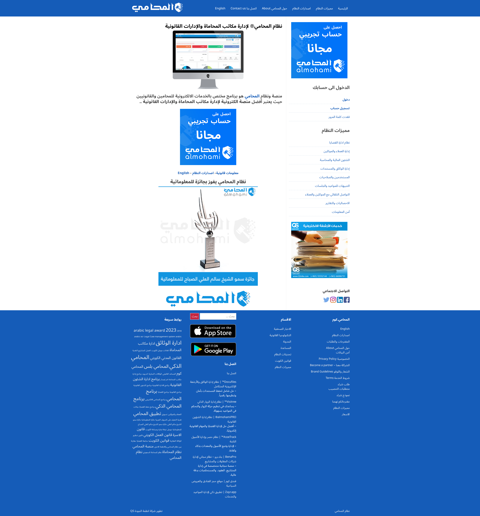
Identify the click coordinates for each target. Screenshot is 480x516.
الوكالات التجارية (155, 374)
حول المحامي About (274, 8)
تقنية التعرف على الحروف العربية (168, 420)
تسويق (164, 414)
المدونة (287, 342)
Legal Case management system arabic (163, 336)
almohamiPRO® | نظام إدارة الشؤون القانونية (214, 419)
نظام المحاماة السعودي (152, 452)
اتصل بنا (231, 373)
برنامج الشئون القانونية (143, 385)
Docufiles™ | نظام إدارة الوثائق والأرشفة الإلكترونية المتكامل (213, 384)
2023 (171, 330)
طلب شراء (344, 384)
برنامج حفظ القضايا (147, 407)
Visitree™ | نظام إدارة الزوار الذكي (216, 402)
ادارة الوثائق (169, 343)
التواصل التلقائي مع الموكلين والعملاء (327, 194)
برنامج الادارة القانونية (161, 385)
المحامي (252, 96)
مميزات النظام (324, 8)
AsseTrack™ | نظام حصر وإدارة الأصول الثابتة (213, 439)
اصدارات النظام (301, 8)
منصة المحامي (143, 446)
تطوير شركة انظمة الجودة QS (146, 511)
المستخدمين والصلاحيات (334, 177)
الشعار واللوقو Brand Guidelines (330, 372)
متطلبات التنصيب (339, 389)
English (220, 8)
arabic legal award (149, 330)
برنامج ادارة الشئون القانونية (157, 382)
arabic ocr (138, 336)
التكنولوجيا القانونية (280, 335)
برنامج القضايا (163, 392)
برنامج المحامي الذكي (158, 402)
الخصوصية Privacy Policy (334, 359)
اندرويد (145, 374)
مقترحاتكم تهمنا (341, 402)
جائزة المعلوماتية (148, 420)
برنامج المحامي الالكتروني (155, 399)
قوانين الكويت (159, 440)
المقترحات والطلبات (338, 342)
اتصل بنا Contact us (244, 8)
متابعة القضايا (142, 441)
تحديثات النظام (282, 354)
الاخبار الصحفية (282, 329)
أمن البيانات (343, 352)
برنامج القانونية (176, 392)
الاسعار (346, 414)
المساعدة (286, 348)
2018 (179, 331)
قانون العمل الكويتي (157, 435)
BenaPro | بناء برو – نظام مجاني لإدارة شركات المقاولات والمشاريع (214, 459)
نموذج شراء (343, 395)
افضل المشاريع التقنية (142, 350)
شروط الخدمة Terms (338, 378)
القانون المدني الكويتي (166, 358)
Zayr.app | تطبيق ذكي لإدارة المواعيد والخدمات (214, 494)
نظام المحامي (342, 511)
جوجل (169, 429)
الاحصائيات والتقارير (338, 203)
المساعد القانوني (169, 374)
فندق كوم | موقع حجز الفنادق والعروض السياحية (214, 483)
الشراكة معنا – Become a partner (330, 365)
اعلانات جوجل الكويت (160, 350)
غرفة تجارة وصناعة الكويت (156, 429)
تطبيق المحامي (147, 413)
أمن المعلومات (341, 212)
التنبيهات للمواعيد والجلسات (332, 186)
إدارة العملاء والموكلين (337, 151)
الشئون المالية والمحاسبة (335, 160)
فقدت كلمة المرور (339, 117)
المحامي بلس (156, 366)
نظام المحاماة (172, 452)
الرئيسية (343, 8)
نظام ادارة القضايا (339, 142)
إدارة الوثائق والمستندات (335, 168)
